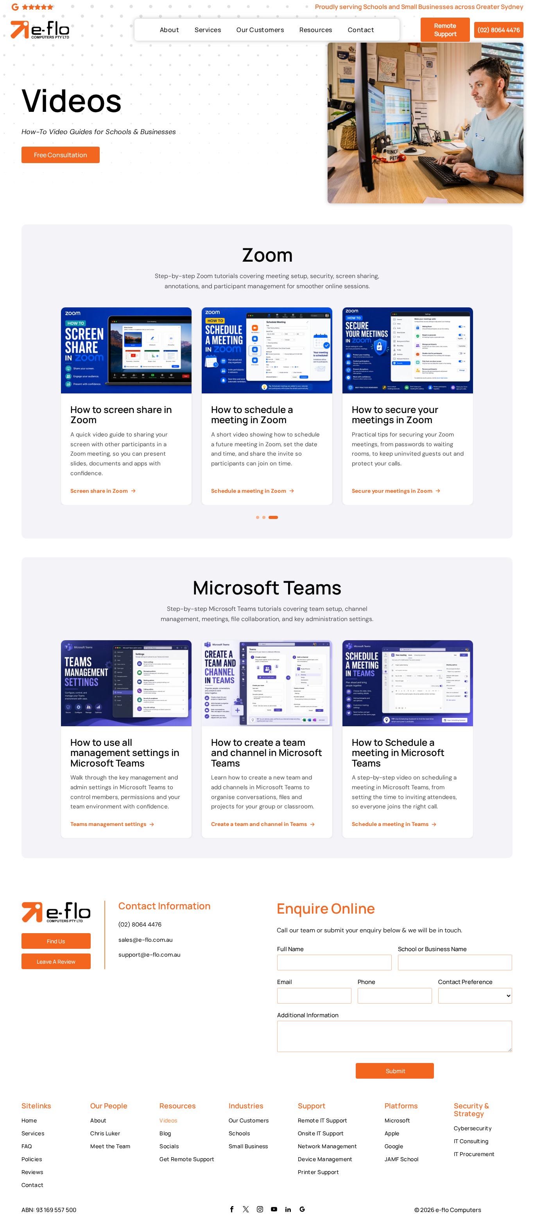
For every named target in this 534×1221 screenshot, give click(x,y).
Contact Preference (465, 982)
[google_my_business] (302, 1210)
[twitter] (246, 1210)
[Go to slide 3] (276, 517)
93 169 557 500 (56, 1210)
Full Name (290, 949)
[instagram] (260, 1210)
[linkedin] (288, 1210)
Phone (366, 982)
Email (284, 982)
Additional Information (308, 1015)
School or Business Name (432, 949)
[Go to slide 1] (260, 517)
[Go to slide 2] (270, 517)
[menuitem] (169, 29)
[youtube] (274, 1210)
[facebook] (232, 1210)
